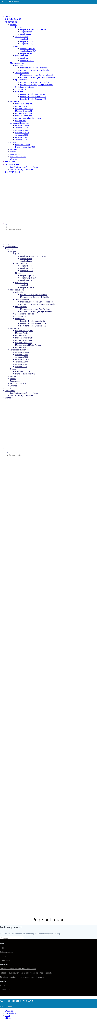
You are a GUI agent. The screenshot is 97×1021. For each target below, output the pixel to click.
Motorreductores (17, 63)
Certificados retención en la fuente (24, 167)
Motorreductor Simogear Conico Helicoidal (37, 77)
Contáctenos (5, 960)
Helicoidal (19, 65)
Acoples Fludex (26, 58)
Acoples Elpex (25, 39)
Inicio (8, 16)
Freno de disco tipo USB (25, 147)
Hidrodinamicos (21, 56)
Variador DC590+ (22, 132)
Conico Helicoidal (22, 72)
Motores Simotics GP (24, 108)
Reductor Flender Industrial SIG (32, 94)
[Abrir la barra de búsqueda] (6, 226)
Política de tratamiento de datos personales (18, 968)
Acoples (13, 24)
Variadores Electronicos (19, 123)
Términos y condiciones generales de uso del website (22, 977)
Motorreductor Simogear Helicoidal (34, 70)
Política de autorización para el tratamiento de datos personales (26, 973)
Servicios (10, 161)
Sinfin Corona (20, 89)
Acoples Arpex (26, 53)
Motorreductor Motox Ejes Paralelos (35, 82)
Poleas (13, 152)
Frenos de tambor (22, 144)
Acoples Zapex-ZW (28, 51)
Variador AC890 (21, 135)
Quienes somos (13, 19)
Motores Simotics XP (23, 113)
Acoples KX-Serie (27, 60)
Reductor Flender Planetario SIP (33, 96)
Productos (11, 22)
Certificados (12, 164)
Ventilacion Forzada (18, 156)
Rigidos (18, 46)
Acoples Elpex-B (26, 41)
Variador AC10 (21, 140)
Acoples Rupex (26, 34)
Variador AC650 (21, 128)
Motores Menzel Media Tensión (28, 118)
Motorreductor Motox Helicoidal (33, 68)
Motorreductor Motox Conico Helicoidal (36, 75)
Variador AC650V (22, 125)
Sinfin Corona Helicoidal (24, 87)
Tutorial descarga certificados (22, 169)
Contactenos (12, 172)
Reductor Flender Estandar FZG (33, 99)
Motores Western (22, 106)
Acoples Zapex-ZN (27, 48)
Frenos (13, 142)
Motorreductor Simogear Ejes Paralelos (36, 84)
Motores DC (15, 149)
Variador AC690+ (22, 130)
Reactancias (15, 154)
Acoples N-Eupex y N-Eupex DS (33, 29)
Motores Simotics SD (24, 111)
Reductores (20, 92)
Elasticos (18, 27)
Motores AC (15, 101)
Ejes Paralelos (21, 80)
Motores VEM (20, 120)
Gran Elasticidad (21, 36)
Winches (13, 159)
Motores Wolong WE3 (24, 104)
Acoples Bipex (26, 32)
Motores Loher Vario (23, 116)
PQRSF (3, 985)
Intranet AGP (5, 989)
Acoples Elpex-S (26, 44)
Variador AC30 (21, 137)
